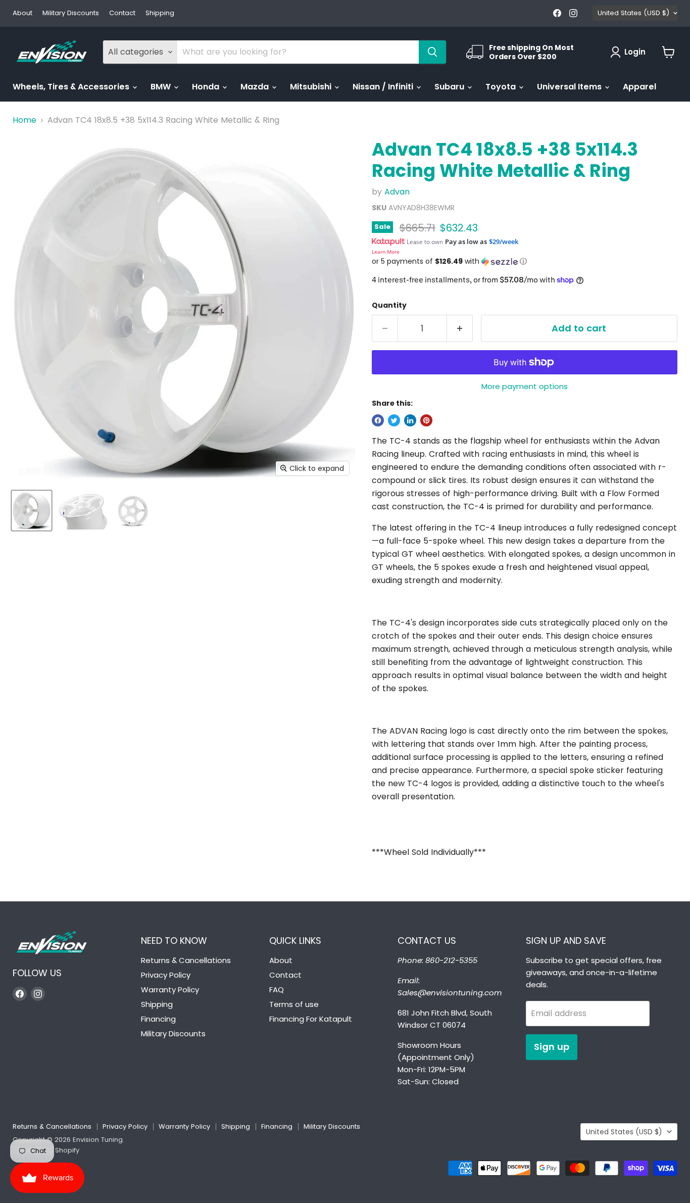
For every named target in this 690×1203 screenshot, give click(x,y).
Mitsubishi (311, 86)
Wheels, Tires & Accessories (72, 86)
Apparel (639, 86)
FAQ (276, 989)
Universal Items (570, 86)
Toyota (501, 86)
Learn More (386, 251)
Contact (122, 13)
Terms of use (294, 1004)
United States (633, 13)
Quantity (389, 305)
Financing (158, 1019)
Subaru (450, 86)
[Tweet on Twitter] (394, 420)
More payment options (524, 386)
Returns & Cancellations (186, 960)
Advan (397, 192)
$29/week (503, 241)
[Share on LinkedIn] (410, 420)
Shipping (159, 13)
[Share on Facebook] (378, 420)
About (22, 13)
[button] (524, 261)
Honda (206, 86)
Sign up (551, 1046)
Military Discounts (70, 13)
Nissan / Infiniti (384, 86)
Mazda (255, 86)
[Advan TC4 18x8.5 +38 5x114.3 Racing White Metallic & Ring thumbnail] (32, 511)
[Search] (432, 52)
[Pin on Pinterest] (426, 420)
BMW (162, 86)
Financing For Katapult (310, 1019)
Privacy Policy (165, 975)
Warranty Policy (170, 989)
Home (24, 120)
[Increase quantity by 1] (460, 329)
